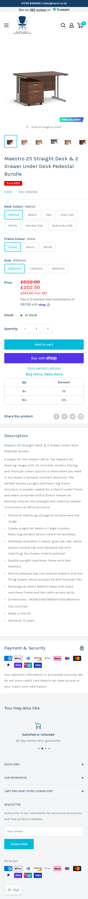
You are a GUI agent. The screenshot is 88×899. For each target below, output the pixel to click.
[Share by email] (81, 416)
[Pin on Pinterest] (64, 416)
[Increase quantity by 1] (47, 328)
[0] (80, 25)
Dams (8, 192)
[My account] (71, 25)
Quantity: (11, 329)
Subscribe (19, 844)
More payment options (44, 368)
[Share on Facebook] (56, 416)
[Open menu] (6, 25)
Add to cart (44, 344)
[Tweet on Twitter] (73, 416)
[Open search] (63, 25)
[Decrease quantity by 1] (25, 328)
